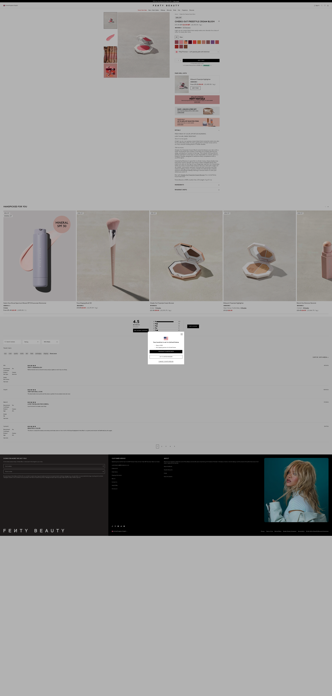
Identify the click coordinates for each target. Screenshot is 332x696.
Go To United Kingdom (166, 356)
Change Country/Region (166, 361)
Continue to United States (166, 351)
